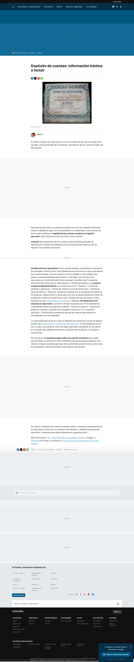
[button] (40, 134)
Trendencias (97, 621)
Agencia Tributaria (74, 7)
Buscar (118, 604)
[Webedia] (117, 1)
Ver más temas (18, 595)
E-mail (41, 78)
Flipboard (113, 7)
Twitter (117, 7)
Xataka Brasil (16, 647)
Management (35, 579)
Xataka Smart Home (19, 629)
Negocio (53, 584)
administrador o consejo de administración (60, 324)
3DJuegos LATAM (34, 644)
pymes (15, 584)
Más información (82, 660)
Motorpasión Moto (82, 623)
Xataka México (17, 644)
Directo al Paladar (66, 621)
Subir (116, 612)
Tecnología (53, 579)
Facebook (121, 7)
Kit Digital (48, 7)
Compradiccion (97, 626)
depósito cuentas (71, 449)
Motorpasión (81, 621)
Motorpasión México (81, 645)
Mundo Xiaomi (17, 632)
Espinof (47, 623)
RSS (84, 594)
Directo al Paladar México (66, 645)
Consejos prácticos (19, 573)
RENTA (59, 7)
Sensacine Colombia (48, 647)
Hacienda (31, 53)
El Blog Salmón (113, 621)
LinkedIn (92, 594)
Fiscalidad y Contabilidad (29, 7)
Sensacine (48, 621)
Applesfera (16, 626)
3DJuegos (32, 621)
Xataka (15, 621)
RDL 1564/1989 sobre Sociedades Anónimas (66, 438)
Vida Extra (32, 623)
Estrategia (53, 573)
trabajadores (54, 588)
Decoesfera (96, 623)
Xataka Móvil (16, 623)
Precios (39, 53)
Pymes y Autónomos (112, 624)
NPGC (60, 449)
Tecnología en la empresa (36, 589)
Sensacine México (50, 644)
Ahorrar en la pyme (19, 588)
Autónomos (91, 7)
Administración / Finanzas (36, 574)
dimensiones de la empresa (58, 301)
